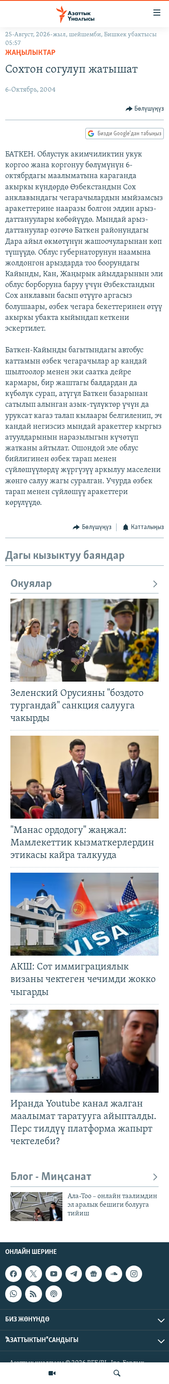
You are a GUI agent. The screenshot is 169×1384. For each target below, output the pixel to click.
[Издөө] (117, 1373)
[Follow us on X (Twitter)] (33, 1274)
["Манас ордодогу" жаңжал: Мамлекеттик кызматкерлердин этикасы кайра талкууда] (84, 777)
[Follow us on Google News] (93, 1274)
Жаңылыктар (30, 53)
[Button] (145, 109)
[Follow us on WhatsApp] (13, 1293)
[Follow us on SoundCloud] (113, 1274)
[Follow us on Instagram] (134, 1274)
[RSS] (33, 1293)
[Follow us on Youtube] (54, 1274)
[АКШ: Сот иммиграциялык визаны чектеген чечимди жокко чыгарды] (84, 914)
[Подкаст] (54, 1293)
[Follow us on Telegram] (73, 1274)
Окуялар (31, 584)
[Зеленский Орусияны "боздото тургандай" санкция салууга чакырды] (84, 640)
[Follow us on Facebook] (13, 1274)
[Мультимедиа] (52, 1373)
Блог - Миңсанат (50, 1177)
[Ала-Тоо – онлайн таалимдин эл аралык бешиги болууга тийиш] (36, 1206)
